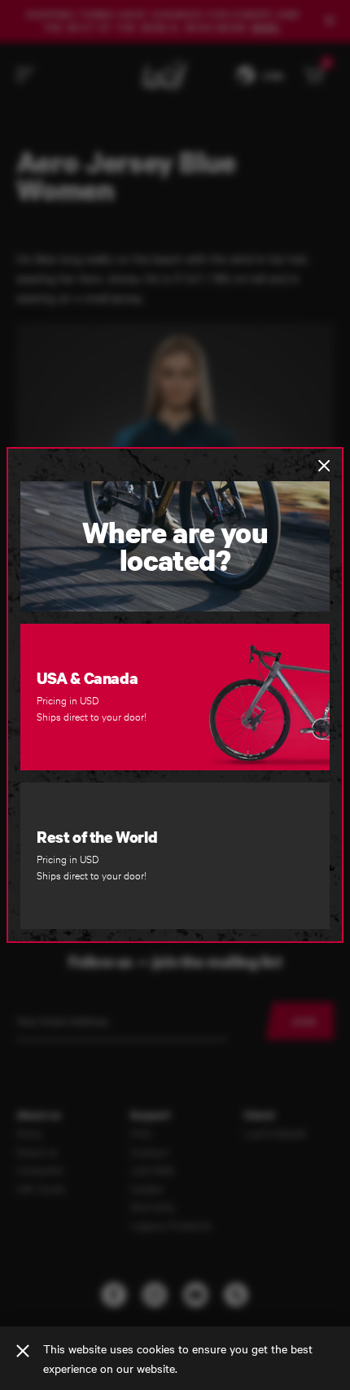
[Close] (22, 1351)
